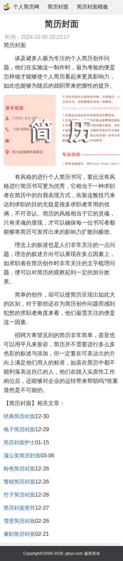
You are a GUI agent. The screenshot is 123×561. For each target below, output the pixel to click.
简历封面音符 (19, 508)
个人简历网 (26, 6)
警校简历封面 (19, 481)
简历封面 (58, 6)
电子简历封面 (19, 429)
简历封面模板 (92, 6)
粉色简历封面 (19, 468)
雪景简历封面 (19, 521)
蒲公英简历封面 (22, 455)
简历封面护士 (19, 442)
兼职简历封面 (19, 534)
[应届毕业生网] (6, 6)
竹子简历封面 (19, 495)
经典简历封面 (19, 416)
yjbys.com (74, 553)
